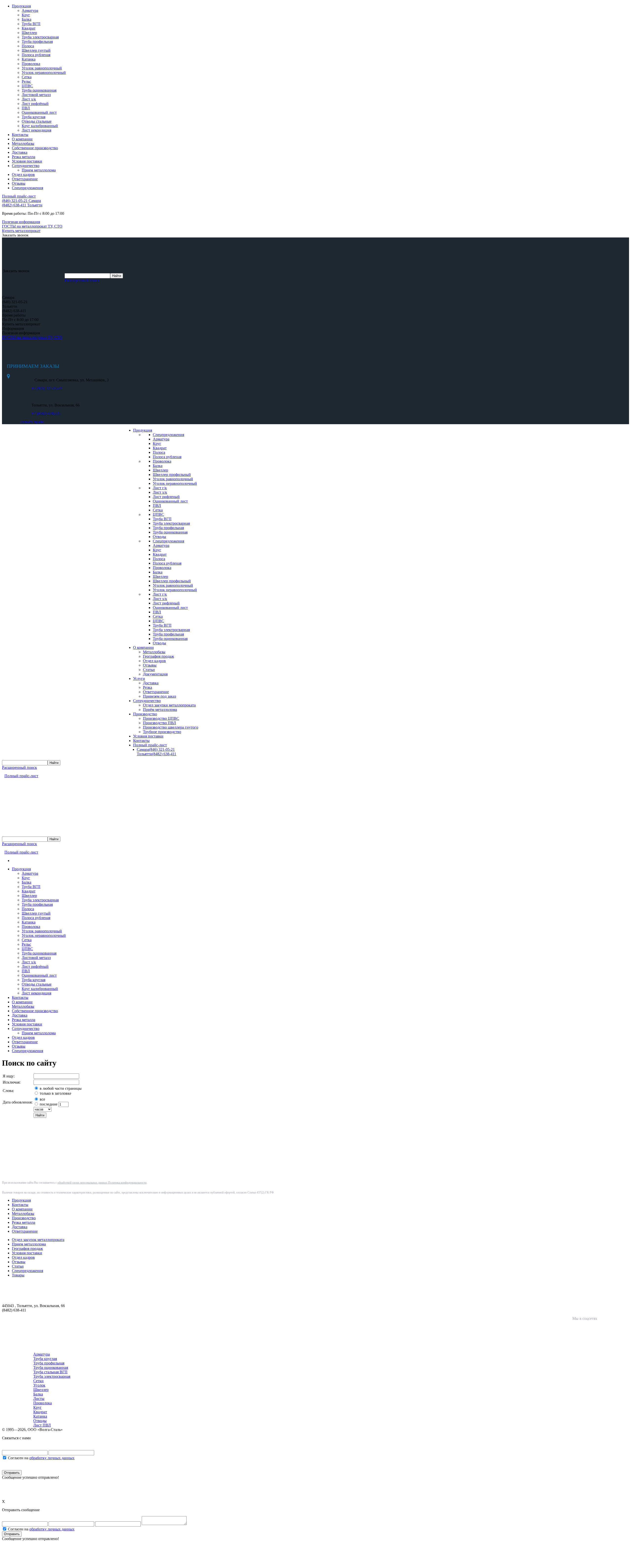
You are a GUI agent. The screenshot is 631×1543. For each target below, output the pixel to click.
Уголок (39, 1385)
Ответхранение (25, 179)
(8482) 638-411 (22, 205)
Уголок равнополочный (42, 68)
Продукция (21, 6)
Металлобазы (23, 143)
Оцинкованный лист (39, 112)
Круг (26, 15)
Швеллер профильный (172, 474)
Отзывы (18, 183)
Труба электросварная (40, 37)
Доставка (19, 152)
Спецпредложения (27, 188)
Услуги (139, 678)
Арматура (30, 10)
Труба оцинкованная (39, 90)
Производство (145, 714)
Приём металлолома (160, 709)
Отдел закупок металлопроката (38, 1240)
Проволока (31, 64)
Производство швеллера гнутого (170, 727)
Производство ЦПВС (161, 718)
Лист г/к (160, 488)
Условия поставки (27, 161)
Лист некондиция (36, 130)
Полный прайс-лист (150, 745)
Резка (147, 687)
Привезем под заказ (159, 696)
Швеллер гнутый (36, 50)
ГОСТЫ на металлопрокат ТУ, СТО (32, 337)
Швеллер (29, 33)
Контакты (20, 135)
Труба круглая (33, 117)
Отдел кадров (23, 174)
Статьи (149, 670)
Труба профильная (37, 41)
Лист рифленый (166, 497)
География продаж (158, 656)
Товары (18, 1275)
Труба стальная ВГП (50, 1372)
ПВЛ (26, 108)
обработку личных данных (51, 1458)
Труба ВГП (31, 24)
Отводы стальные (37, 121)
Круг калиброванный (40, 126)
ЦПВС (27, 86)
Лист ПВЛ (42, 1425)
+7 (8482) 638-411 (46, 413)
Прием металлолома (39, 170)
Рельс (26, 81)
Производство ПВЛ (159, 723)
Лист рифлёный (35, 103)
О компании (22, 139)
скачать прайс (32, 422)
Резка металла (23, 157)
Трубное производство (162, 732)
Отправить (12, 1473)
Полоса (28, 46)
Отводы (159, 537)
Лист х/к (29, 99)
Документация (155, 674)
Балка (26, 19)
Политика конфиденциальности (127, 1182)
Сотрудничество (25, 166)
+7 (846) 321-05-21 (47, 388)
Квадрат (28, 28)
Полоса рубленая (36, 55)
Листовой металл (36, 95)
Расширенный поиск (82, 280)
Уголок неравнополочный (44, 72)
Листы (38, 1398)
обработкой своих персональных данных (82, 1182)
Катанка (28, 59)
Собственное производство (35, 148)
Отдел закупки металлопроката (169, 705)
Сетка (27, 77)
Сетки (38, 1381)
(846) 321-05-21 (21, 201)
